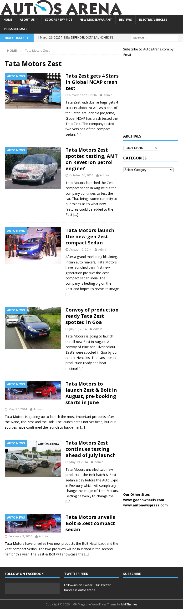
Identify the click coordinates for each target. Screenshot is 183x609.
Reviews (125, 20)
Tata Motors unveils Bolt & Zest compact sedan (90, 523)
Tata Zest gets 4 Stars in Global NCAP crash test (92, 82)
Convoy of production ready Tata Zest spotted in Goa (92, 316)
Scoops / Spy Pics (58, 20)
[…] (79, 134)
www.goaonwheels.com (143, 500)
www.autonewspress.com (145, 505)
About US (27, 20)
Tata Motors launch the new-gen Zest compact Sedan (90, 236)
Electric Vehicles (153, 20)
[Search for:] (154, 37)
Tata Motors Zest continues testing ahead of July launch (91, 449)
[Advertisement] (153, 98)
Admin (107, 95)
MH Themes (129, 604)
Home (8, 20)
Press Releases (15, 29)
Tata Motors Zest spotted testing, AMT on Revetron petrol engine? (92, 159)
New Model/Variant (96, 20)
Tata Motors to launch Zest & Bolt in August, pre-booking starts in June (91, 393)
